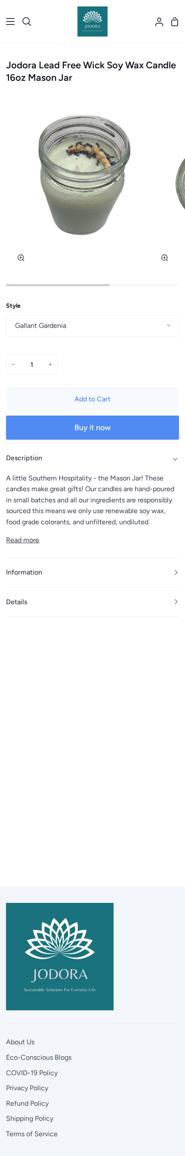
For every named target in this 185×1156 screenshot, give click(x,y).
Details (16, 602)
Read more (22, 540)
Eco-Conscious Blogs (38, 1057)
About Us (20, 1042)
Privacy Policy (27, 1088)
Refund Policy (27, 1103)
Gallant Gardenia (40, 325)
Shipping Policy (29, 1118)
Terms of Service (32, 1134)
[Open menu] (7, 21)
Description (24, 458)
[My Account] (155, 21)
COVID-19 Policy (32, 1073)
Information (24, 572)
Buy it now (92, 427)
